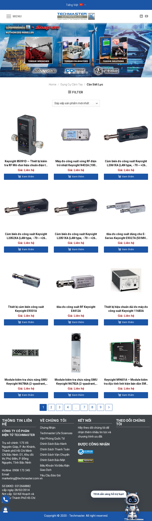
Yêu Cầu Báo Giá (50, 475)
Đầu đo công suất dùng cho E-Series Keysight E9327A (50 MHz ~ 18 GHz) (126, 236)
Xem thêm (28, 176)
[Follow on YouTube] (146, 16)
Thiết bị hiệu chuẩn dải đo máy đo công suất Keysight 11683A (126, 308)
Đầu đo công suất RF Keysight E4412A (76, 308)
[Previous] (6, 50)
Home (52, 84)
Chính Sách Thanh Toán (55, 449)
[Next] (145, 50)
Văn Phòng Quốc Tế (52, 438)
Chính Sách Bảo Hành (53, 443)
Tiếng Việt (72, 5)
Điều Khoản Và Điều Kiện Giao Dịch (54, 467)
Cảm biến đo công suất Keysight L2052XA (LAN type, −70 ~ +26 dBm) (26, 236)
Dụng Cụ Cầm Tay (72, 84)
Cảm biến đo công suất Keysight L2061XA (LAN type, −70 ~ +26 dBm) (126, 163)
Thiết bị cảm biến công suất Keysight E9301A (26, 308)
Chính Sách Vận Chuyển (54, 454)
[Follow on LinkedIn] (141, 16)
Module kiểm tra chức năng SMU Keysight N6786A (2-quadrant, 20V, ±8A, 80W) (26, 382)
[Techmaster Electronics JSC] (76, 16)
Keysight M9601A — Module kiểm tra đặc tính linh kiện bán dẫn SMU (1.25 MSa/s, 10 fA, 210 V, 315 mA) (126, 382)
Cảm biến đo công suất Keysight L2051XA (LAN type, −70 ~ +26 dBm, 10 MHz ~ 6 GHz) (76, 236)
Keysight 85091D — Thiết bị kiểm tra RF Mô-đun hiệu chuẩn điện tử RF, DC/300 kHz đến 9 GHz (26, 163)
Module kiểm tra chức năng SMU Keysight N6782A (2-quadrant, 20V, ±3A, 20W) (76, 382)
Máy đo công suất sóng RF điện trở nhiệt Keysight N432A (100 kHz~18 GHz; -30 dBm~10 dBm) (76, 163)
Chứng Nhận (47, 427)
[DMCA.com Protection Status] (86, 460)
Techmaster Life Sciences (56, 433)
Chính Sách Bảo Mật (52, 460)
